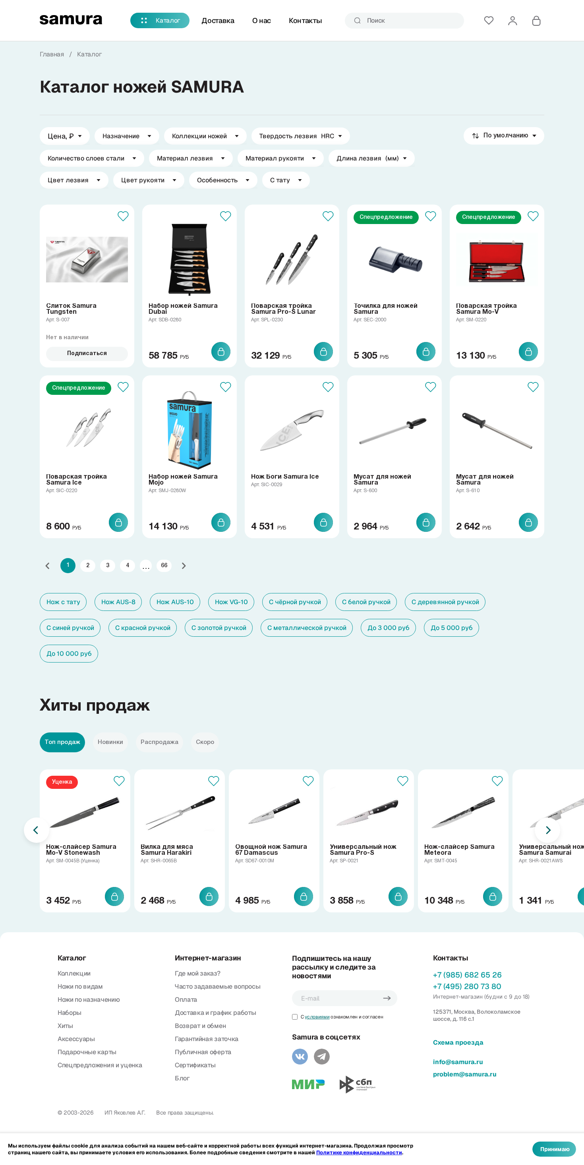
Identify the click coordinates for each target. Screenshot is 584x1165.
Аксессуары (76, 1039)
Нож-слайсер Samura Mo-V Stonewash (81, 850)
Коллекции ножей (199, 136)
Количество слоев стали (86, 158)
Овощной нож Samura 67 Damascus (271, 850)
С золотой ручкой (218, 628)
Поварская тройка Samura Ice (76, 480)
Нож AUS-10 (175, 602)
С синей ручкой (70, 628)
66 (164, 565)
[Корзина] (536, 21)
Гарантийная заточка (206, 1039)
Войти (512, 20)
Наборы (69, 1013)
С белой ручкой (366, 602)
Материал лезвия (185, 158)
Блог (182, 1078)
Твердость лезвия (296, 136)
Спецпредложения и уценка (100, 1065)
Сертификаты (195, 1065)
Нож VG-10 (231, 602)
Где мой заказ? (197, 973)
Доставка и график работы (215, 1013)
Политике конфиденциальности (359, 1152)
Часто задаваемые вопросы (217, 986)
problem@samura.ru (465, 1074)
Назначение (120, 136)
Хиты (65, 1026)
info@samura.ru (458, 1062)
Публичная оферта (203, 1052)
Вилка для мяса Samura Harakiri (167, 850)
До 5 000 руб (452, 628)
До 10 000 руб (69, 653)
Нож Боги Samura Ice (285, 477)
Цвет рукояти (142, 180)
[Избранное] (489, 21)
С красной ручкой (142, 628)
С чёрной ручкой (295, 602)
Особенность (217, 180)
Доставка (217, 20)
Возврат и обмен (200, 1026)
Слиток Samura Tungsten (71, 309)
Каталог (168, 20)
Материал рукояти (275, 158)
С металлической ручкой (306, 628)
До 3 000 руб (388, 628)
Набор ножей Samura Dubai (183, 309)
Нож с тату (63, 602)
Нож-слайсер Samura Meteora (459, 850)
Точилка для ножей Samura (386, 309)
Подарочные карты (87, 1052)
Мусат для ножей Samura (382, 480)
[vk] (300, 1057)
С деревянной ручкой (445, 602)
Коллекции (74, 973)
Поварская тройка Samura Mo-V (486, 309)
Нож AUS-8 (118, 602)
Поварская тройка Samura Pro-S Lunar (283, 309)
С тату (280, 180)
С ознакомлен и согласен (342, 1016)
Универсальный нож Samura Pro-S (363, 850)
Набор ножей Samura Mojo (183, 480)
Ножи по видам (80, 986)
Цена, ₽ (61, 136)
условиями (317, 1017)
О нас (261, 20)
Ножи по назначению (89, 999)
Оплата (186, 999)
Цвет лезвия (68, 180)
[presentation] (36, 830)
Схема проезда (458, 1042)
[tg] (322, 1057)
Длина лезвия (367, 158)
